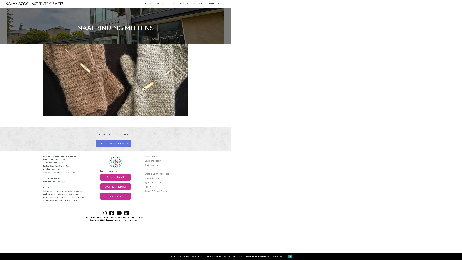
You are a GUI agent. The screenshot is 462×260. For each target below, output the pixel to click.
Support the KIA (115, 177)
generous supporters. (123, 171)
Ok (290, 256)
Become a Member (115, 186)
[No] (459, 256)
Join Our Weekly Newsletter (113, 143)
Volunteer (115, 196)
